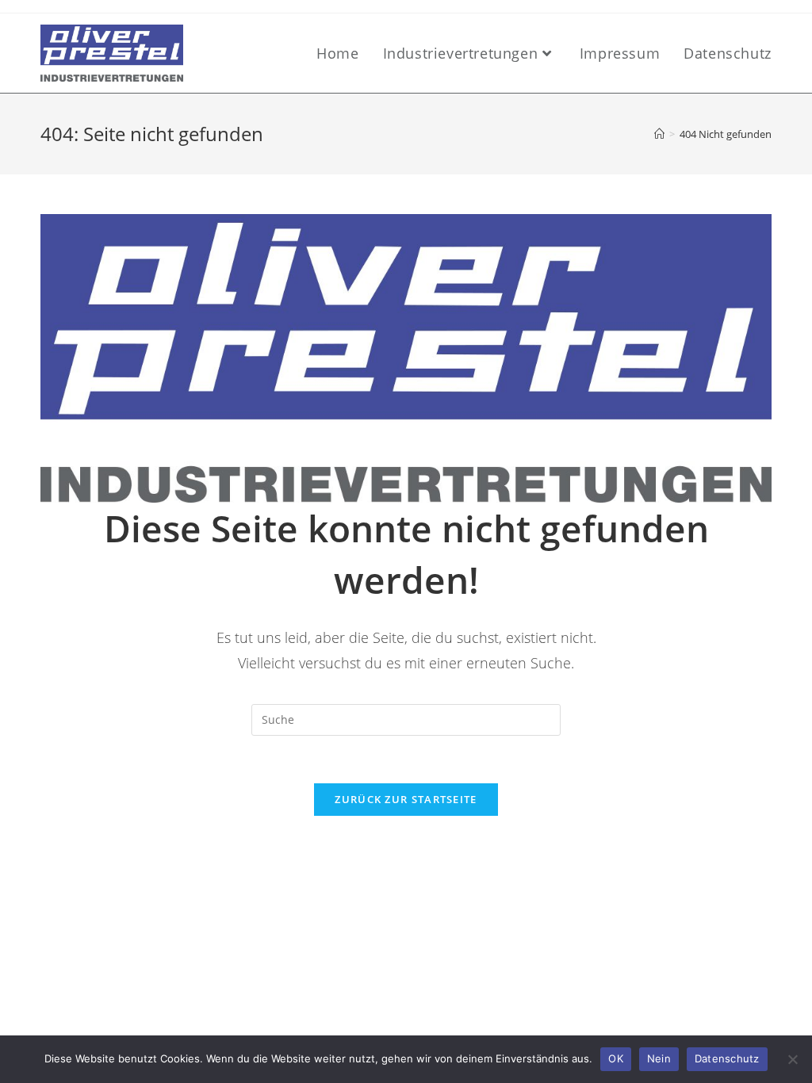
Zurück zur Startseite (406, 799)
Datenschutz (727, 1058)
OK (615, 1058)
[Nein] (792, 1059)
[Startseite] (659, 134)
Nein (659, 1058)
